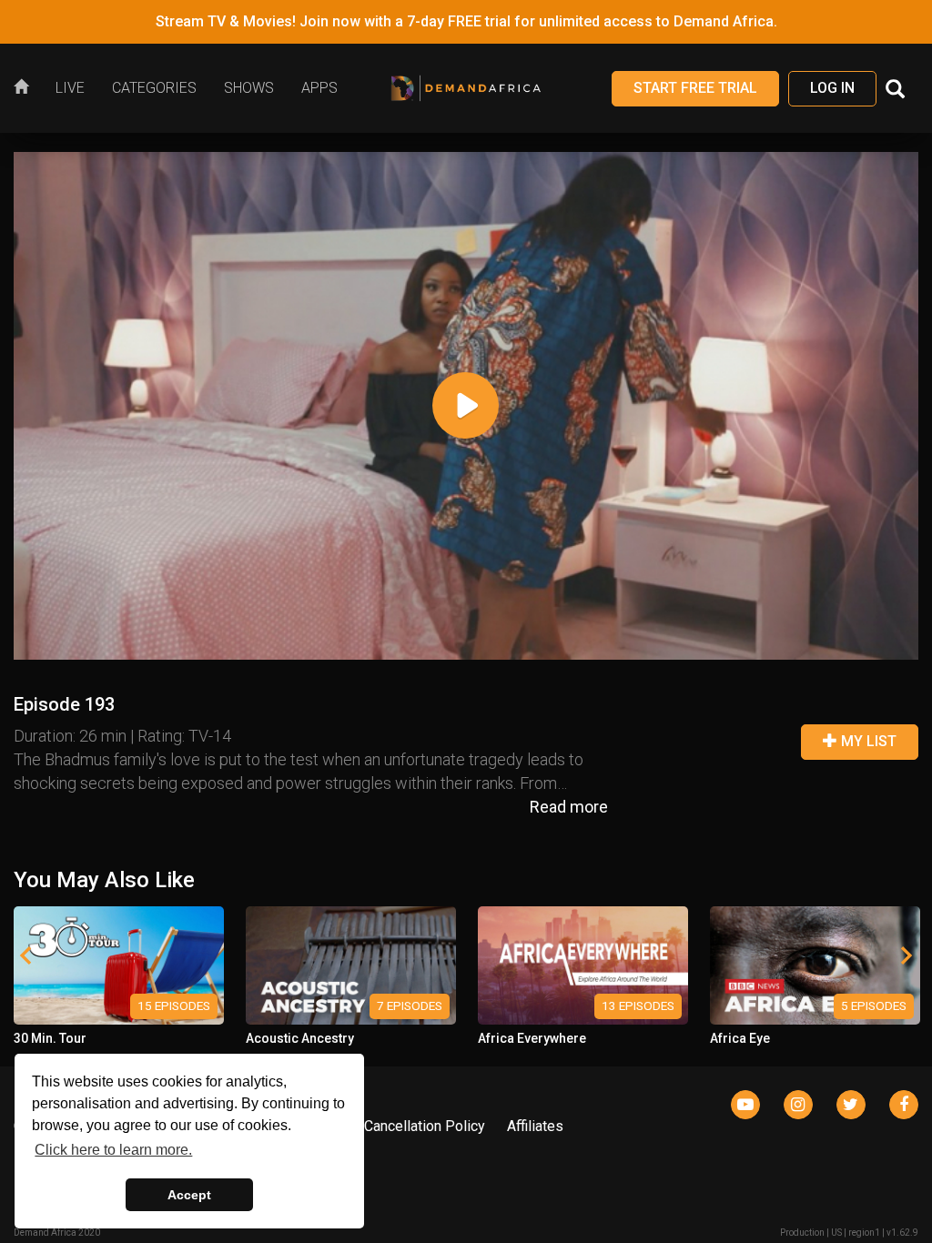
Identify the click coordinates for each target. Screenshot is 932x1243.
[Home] (28, 88)
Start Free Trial (695, 87)
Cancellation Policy (424, 1126)
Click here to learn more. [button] (113, 1149)
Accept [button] (189, 1194)
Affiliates (535, 1126)
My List (867, 741)
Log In (832, 87)
